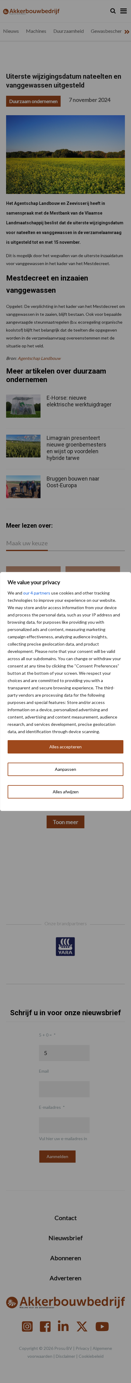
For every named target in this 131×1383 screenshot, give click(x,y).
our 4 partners (36, 592)
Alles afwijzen (66, 791)
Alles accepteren (65, 746)
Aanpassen (65, 769)
